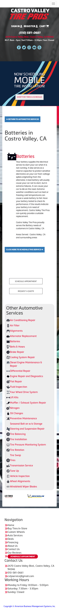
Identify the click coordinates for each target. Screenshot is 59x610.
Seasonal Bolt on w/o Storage (26, 423)
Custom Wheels (16, 532)
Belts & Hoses (17, 346)
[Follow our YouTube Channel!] (34, 47)
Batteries (15, 341)
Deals (11, 538)
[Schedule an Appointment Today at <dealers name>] (23, 556)
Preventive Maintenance (23, 418)
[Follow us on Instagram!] (29, 47)
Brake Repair (17, 352)
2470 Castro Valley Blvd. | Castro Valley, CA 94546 (29, 37)
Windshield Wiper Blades (23, 486)
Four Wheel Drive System (24, 392)
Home (11, 525)
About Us (13, 545)
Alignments (16, 330)
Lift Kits (14, 397)
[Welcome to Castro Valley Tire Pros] (29, 13)
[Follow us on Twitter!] (24, 47)
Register (30, 26)
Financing (13, 542)
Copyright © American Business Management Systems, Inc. (29, 606)
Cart (42, 26)
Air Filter (15, 325)
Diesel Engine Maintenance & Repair (26, 364)
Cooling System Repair (22, 357)
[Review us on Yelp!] (39, 47)
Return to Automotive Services (23, 119)
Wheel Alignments (20, 481)
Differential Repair (20, 370)
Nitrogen (15, 408)
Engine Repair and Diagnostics (26, 376)
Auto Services (15, 535)
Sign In (15, 26)
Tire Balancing (18, 434)
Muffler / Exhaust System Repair (28, 402)
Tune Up (14, 470)
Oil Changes (16, 413)
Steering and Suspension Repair (27, 428)
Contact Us (14, 549)
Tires (12, 460)
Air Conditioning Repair (22, 320)
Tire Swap (15, 455)
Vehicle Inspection (20, 476)
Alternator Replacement (23, 336)
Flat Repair (16, 381)
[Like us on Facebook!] (19, 47)
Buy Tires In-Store (17, 528)
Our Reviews (14, 552)
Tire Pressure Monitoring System (28, 444)
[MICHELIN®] (26, 495)
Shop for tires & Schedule (29, 97)
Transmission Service (21, 465)
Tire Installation (18, 439)
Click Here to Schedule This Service (23, 250)
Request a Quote (26, 291)
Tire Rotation (17, 449)
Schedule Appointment (26, 281)
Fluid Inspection (18, 386)
